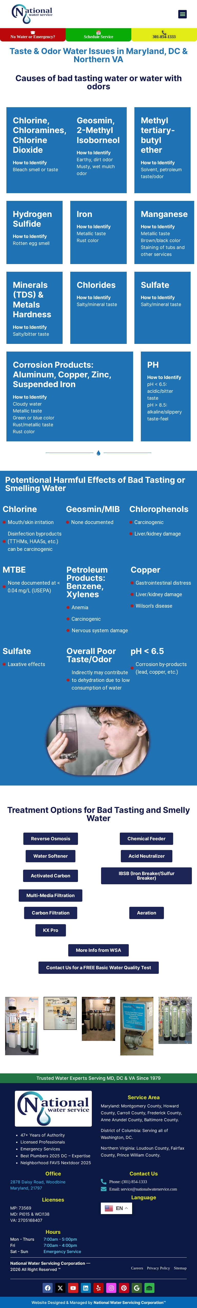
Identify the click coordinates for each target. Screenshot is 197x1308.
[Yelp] (98, 1288)
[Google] (137, 1288)
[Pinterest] (124, 1288)
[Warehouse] (149, 1288)
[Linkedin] (86, 1288)
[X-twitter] (60, 1288)
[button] (182, 14)
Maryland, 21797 (26, 1188)
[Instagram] (111, 1288)
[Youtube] (73, 1288)
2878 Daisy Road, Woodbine (37, 1181)
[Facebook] (48, 1288)
